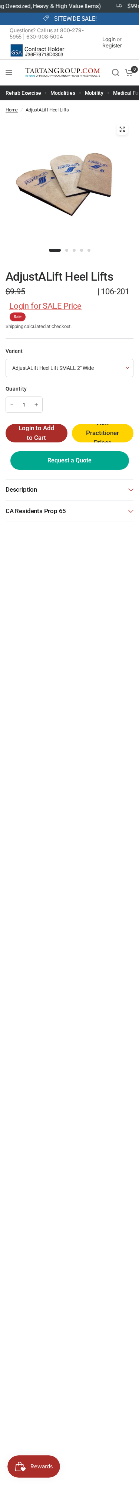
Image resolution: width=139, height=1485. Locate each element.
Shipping (14, 326)
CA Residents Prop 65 (36, 511)
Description (21, 489)
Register (112, 45)
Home (12, 110)
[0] (127, 73)
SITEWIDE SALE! (75, 19)
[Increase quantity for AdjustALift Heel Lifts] (36, 404)
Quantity (16, 389)
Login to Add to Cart (36, 433)
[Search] (115, 73)
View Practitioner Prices (102, 433)
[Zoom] (122, 129)
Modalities (62, 93)
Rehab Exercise (23, 93)
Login (108, 39)
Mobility (94, 93)
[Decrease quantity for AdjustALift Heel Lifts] (12, 404)
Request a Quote (69, 460)
